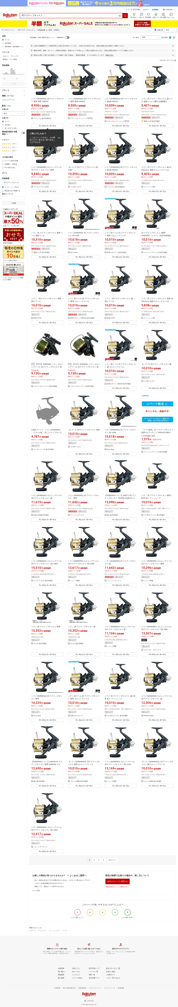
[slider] (2, 74)
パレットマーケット (41, 847)
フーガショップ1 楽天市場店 (44, 449)
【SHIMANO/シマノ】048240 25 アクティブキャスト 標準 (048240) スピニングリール (46, 764)
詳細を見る (109, 55)
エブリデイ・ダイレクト (152, 650)
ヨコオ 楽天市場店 (40, 643)
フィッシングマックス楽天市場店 (155, 252)
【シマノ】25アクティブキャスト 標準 (84, 430)
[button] (169, 10)
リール (64, 930)
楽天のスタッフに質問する (117, 881)
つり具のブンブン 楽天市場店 (154, 515)
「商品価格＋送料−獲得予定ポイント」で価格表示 (46, 37)
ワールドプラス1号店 (41, 187)
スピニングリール (8, 100)
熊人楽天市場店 (112, 515)
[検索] (125, 15)
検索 (14, 84)
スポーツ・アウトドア (37, 930)
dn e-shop (74, 252)
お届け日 (5, 118)
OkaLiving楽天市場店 (41, 515)
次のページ (112, 860)
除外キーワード (7, 194)
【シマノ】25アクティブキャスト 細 (156, 364)
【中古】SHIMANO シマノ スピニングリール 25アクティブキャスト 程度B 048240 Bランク (47, 367)
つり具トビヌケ (75, 187)
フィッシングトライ (77, 515)
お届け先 (5, 109)
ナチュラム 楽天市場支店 (42, 118)
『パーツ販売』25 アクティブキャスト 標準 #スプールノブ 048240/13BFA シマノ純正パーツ (157, 432)
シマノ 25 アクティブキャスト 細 (81, 627)
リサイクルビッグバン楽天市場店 (45, 386)
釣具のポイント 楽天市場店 (116, 252)
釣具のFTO (37, 318)
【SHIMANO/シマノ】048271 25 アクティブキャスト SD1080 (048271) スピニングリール (121, 498)
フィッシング (54, 930)
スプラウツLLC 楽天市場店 (43, 581)
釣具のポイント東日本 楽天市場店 (82, 318)
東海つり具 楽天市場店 (152, 121)
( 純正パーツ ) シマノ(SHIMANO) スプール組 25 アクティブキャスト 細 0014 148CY (47, 432)
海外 (9, 106)
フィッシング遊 (149, 187)
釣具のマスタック (76, 716)
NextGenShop (149, 716)
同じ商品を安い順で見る (47, 126)
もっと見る (36, 890)
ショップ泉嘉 (75, 581)
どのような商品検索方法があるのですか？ (49, 883)
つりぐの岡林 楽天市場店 (79, 781)
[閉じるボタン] (173, 46)
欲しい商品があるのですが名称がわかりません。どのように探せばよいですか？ (62, 880)
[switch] (23, 133)
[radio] (3, 40)
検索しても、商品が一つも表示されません (49, 886)
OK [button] (59, 138)
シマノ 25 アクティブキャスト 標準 (45, 627)
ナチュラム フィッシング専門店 (81, 118)
